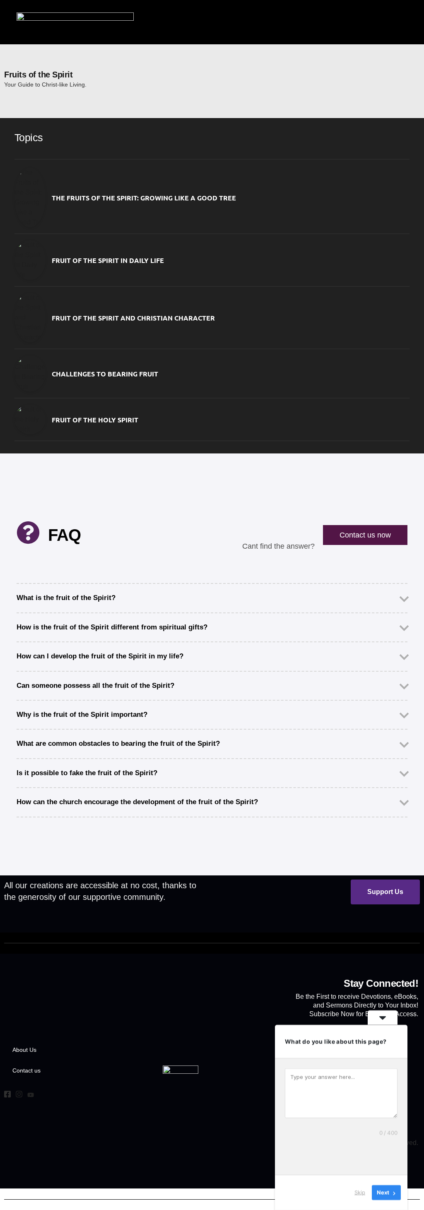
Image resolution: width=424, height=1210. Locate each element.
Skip (359, 1192)
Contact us (26, 1070)
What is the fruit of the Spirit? (66, 598)
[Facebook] (7, 1095)
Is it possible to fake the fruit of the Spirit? (87, 773)
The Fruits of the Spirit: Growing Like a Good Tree (144, 197)
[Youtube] (30, 1095)
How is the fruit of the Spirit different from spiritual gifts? (112, 627)
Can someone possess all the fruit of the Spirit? (95, 685)
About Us (24, 1049)
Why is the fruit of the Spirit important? (82, 714)
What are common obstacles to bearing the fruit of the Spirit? (118, 743)
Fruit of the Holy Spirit (95, 419)
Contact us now (365, 535)
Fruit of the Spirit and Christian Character (133, 317)
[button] (403, 22)
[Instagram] (19, 1095)
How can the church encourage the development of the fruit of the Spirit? (137, 802)
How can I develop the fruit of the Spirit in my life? (100, 656)
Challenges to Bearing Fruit (105, 373)
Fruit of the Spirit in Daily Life (108, 260)
